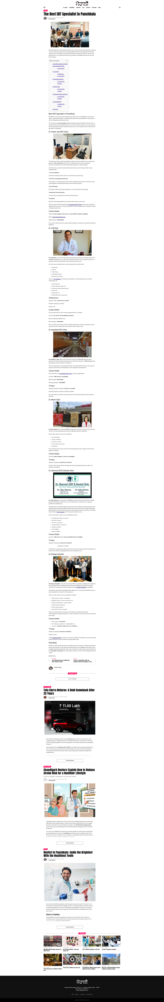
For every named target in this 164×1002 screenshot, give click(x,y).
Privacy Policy (89, 994)
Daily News (94, 7)
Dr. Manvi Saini (56, 86)
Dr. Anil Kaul (56, 71)
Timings (60, 83)
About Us (77, 994)
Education (78, 7)
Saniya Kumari (52, 697)
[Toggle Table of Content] (66, 61)
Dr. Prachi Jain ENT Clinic (58, 66)
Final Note (55, 109)
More (99, 7)
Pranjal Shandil (52, 18)
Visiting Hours (61, 73)
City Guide (65, 7)
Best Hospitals (60, 512)
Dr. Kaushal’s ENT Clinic (58, 79)
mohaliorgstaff (52, 780)
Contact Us (82, 994)
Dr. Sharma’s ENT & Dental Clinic (60, 94)
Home (73, 994)
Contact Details (61, 68)
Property (88, 7)
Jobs (83, 7)
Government (71, 7)
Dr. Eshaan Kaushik (57, 101)
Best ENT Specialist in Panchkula (60, 63)
